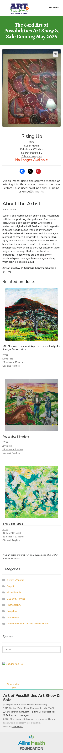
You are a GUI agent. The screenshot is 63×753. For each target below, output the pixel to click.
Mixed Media (14, 592)
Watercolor (13, 617)
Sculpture (12, 611)
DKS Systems (17, 726)
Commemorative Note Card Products (28, 623)
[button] (55, 54)
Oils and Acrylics (31, 156)
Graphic (11, 586)
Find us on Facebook (44, 711)
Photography (14, 605)
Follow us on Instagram (18, 715)
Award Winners (15, 580)
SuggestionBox (13, 685)
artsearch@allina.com (17, 711)
